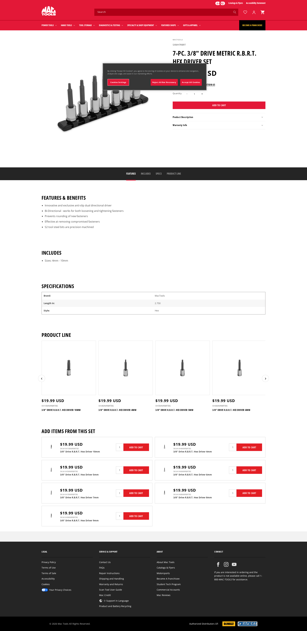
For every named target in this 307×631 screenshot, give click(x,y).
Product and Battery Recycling (115, 606)
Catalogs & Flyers (235, 2)
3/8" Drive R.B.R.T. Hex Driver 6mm (231, 410)
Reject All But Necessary (164, 82)
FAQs (102, 567)
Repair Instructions (109, 573)
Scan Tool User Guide (110, 589)
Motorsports (163, 573)
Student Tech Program (169, 584)
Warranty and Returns (111, 584)
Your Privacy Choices (60, 589)
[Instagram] (226, 564)
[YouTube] (234, 564)
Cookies (46, 584)
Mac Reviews (163, 595)
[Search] (234, 12)
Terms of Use (49, 567)
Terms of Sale (49, 573)
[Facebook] (218, 564)
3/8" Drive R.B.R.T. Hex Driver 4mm (117, 410)
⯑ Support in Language (116, 600)
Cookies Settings (118, 82)
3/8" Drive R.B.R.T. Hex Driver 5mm (174, 410)
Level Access (220, 3)
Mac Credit (105, 595)
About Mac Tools (165, 562)
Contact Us (105, 562)
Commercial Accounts (168, 589)
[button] (262, 12)
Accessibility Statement (255, 2)
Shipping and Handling (111, 578)
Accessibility (48, 578)
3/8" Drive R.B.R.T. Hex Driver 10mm (61, 410)
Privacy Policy (49, 562)
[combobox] (166, 12)
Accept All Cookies (191, 82)
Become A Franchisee (168, 578)
